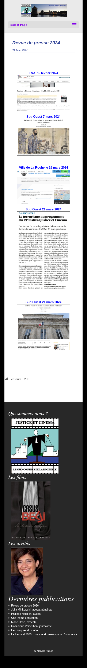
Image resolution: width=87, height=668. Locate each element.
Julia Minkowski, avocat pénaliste (31, 609)
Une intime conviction (24, 617)
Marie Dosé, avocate (24, 622)
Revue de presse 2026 (25, 605)
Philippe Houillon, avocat (26, 613)
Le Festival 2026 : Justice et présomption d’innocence (44, 634)
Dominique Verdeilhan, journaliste (31, 626)
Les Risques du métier (25, 630)
